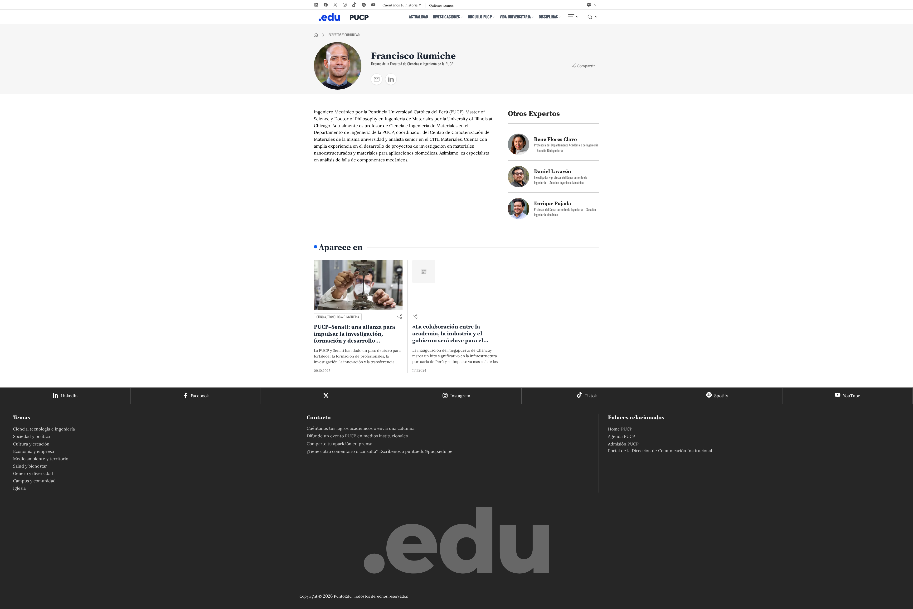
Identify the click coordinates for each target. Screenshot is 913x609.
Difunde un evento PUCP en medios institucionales (357, 436)
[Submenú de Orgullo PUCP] (494, 17)
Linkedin (69, 395)
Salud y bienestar (30, 466)
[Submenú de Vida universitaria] (533, 17)
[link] (376, 79)
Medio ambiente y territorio (40, 458)
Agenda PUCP (621, 436)
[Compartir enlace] (400, 317)
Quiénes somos (441, 5)
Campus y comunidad (34, 480)
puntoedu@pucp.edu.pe (428, 451)
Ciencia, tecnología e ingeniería (337, 316)
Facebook (200, 395)
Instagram (460, 395)
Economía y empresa (33, 451)
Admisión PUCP (623, 444)
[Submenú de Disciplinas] (560, 17)
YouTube (851, 395)
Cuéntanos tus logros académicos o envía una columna (360, 428)
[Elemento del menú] (573, 17)
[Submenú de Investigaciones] (462, 17)
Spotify (721, 395)
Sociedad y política (31, 436)
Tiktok (591, 395)
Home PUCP (620, 429)
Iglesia (19, 488)
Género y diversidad (33, 473)
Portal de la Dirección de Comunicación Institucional (660, 450)
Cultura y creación (31, 444)
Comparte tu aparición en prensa (339, 443)
